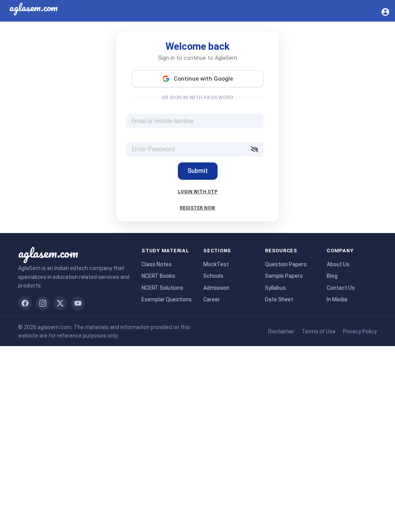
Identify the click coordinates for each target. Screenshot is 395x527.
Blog (332, 276)
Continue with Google (203, 78)
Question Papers (286, 264)
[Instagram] (43, 303)
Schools (213, 276)
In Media (337, 299)
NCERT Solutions (162, 288)
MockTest (216, 264)
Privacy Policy (360, 331)
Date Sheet (279, 299)
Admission (216, 288)
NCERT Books (158, 276)
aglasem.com (48, 252)
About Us (338, 264)
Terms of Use (319, 331)
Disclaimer (281, 331)
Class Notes (157, 264)
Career (211, 299)
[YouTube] (78, 303)
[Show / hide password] (254, 149)
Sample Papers (284, 276)
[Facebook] (25, 303)
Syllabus (275, 288)
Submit (197, 170)
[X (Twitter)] (60, 303)
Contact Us (341, 288)
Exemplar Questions (167, 299)
